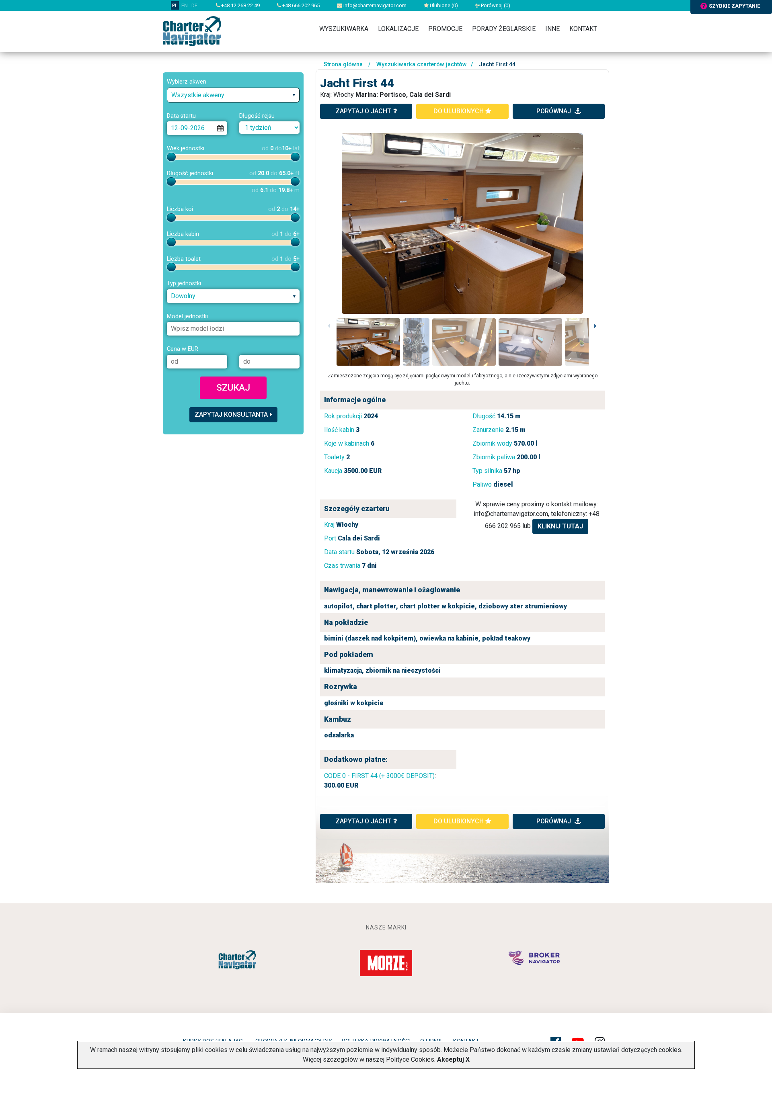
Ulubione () (443, 5)
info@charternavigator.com (374, 5)
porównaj (554, 111)
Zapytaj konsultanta (231, 414)
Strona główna (343, 64)
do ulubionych (459, 111)
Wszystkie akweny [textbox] (197, 95)
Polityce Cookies (410, 1059)
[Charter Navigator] (192, 31)
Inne (552, 29)
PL (175, 5)
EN (184, 5)
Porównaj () (495, 5)
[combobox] (233, 95)
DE (194, 5)
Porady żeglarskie (504, 29)
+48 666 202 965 (300, 5)
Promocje (445, 29)
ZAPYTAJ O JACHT (363, 821)
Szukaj (233, 387)
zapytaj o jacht (363, 111)
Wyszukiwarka (343, 29)
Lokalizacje (398, 29)
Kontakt (583, 29)
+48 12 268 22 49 (240, 5)
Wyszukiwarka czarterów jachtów (421, 64)
